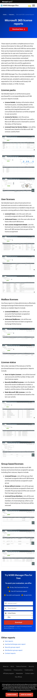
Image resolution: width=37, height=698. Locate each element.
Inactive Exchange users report (15, 644)
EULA (12, 666)
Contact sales (29, 673)
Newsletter (19, 673)
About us (5, 666)
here (9, 690)
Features (11, 14)
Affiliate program (8, 673)
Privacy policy (18, 670)
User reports (9, 641)
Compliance (7, 670)
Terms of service (21, 666)
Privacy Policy (17, 628)
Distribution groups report (13, 650)
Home (4, 14)
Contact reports (10, 653)
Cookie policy (29, 670)
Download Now (17, 29)
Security (31, 666)
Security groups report (12, 647)
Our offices (18, 677)
